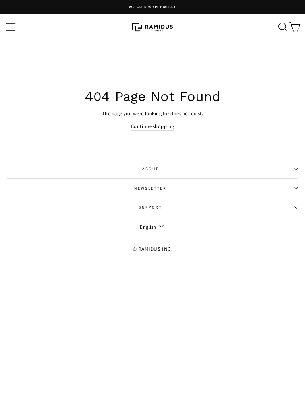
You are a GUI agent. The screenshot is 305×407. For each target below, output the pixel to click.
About (150, 168)
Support (150, 207)
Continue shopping (152, 126)
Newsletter (150, 188)
